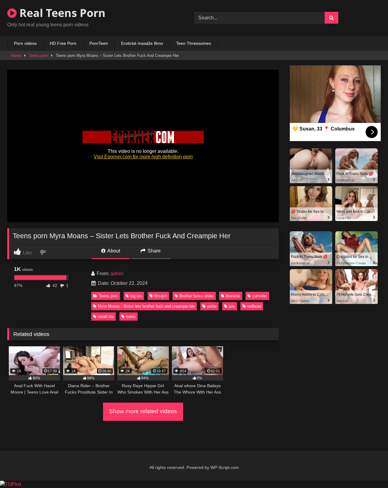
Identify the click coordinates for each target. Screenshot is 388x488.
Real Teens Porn (61, 12)
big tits (136, 296)
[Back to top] (369, 470)
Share (153, 250)
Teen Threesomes (193, 43)
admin (117, 273)
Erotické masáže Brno (142, 43)
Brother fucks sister (196, 296)
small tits (106, 316)
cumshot (259, 296)
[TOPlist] (10, 484)
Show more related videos (143, 411)
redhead (254, 306)
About (113, 250)
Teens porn (38, 55)
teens (131, 316)
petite (212, 306)
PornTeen (98, 43)
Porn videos (25, 43)
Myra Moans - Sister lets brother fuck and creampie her (146, 306)
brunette (233, 296)
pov (232, 306)
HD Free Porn (63, 43)
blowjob (160, 296)
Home (16, 55)
